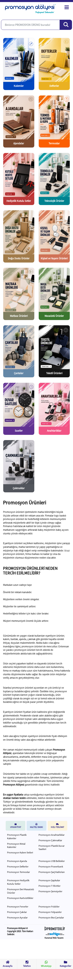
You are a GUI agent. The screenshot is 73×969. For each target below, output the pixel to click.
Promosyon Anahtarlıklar (51, 834)
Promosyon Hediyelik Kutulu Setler (18, 882)
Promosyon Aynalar (17, 917)
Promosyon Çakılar (17, 912)
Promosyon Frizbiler (49, 906)
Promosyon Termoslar (18, 872)
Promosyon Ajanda (17, 861)
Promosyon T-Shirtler (49, 885)
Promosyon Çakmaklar (50, 840)
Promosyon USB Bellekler (52, 861)
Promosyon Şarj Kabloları (52, 872)
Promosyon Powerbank (51, 866)
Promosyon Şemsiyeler (50, 891)
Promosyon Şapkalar (49, 880)
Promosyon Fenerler (17, 906)
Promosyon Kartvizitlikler (20, 898)
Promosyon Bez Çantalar (51, 917)
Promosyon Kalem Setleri (20, 852)
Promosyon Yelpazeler (50, 912)
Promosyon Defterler (17, 866)
